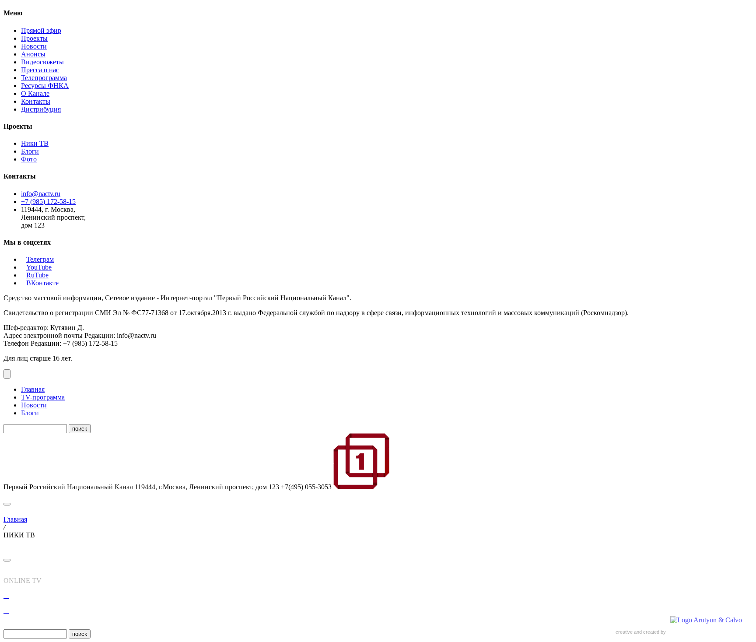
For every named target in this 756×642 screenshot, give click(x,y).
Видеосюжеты (42, 62)
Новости (34, 46)
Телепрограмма (44, 77)
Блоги (30, 151)
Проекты (34, 38)
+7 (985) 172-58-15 (48, 201)
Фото (29, 159)
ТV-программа (43, 397)
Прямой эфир (41, 30)
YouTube (39, 267)
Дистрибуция (41, 109)
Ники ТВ (35, 143)
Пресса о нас (40, 70)
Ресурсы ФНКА (45, 85)
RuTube (37, 275)
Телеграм (40, 259)
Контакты (35, 101)
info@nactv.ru (40, 193)
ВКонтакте (42, 283)
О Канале (35, 93)
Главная (33, 389)
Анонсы (33, 54)
